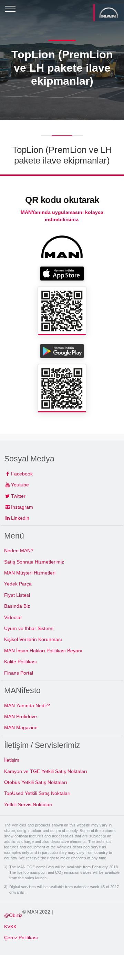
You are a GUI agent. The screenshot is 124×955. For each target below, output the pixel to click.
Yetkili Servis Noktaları (28, 804)
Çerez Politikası (21, 937)
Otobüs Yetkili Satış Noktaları (35, 782)
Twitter (18, 496)
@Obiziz (13, 915)
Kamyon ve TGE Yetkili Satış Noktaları (45, 771)
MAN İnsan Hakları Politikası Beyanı (43, 650)
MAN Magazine (21, 727)
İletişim (11, 760)
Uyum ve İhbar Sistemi (28, 628)
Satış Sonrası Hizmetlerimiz (34, 562)
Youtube (20, 484)
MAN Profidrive (20, 716)
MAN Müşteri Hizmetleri (29, 573)
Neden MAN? (18, 550)
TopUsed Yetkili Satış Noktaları (37, 793)
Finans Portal (18, 673)
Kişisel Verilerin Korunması (33, 639)
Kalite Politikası (20, 661)
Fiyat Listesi (17, 595)
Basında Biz (17, 606)
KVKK (10, 926)
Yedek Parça (18, 584)
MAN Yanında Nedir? (27, 705)
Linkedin (20, 518)
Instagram (22, 507)
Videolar (13, 617)
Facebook (22, 473)
